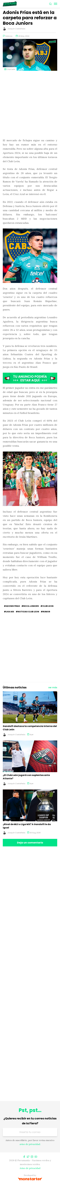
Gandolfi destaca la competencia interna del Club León (30, 728)
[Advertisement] (30, 105)
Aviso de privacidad (30, 1168)
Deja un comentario (30, 842)
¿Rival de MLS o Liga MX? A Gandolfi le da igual (27, 826)
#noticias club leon (27, 611)
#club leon (46, 606)
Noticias (8, 36)
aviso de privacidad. (30, 1144)
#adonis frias (12, 606)
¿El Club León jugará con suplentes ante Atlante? (26, 777)
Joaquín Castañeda (16, 28)
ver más (52, 687)
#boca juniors (30, 606)
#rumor (45, 611)
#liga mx (9, 611)
